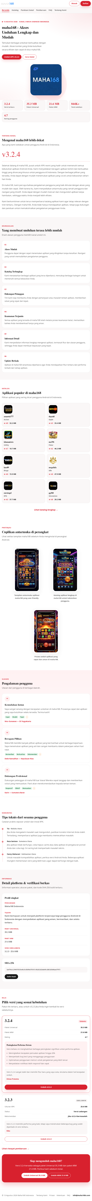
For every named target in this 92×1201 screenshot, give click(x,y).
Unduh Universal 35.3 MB (34, 1175)
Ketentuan (61, 1195)
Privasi (52, 1195)
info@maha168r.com (81, 1195)
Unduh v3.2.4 (46, 1087)
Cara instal (29, 57)
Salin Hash (11, 976)
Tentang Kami (60, 10)
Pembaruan (41, 10)
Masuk (74, 3)
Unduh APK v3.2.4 (11, 57)
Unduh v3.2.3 (46, 1139)
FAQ (50, 10)
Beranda (5, 10)
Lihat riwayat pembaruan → (15, 1148)
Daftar (86, 3)
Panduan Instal (27, 10)
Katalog (15, 10)
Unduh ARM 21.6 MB (59, 1175)
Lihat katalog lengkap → (46, 509)
